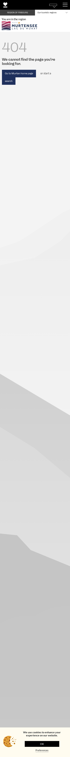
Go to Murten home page (19, 73)
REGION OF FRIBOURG (17, 12)
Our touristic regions (46, 12)
